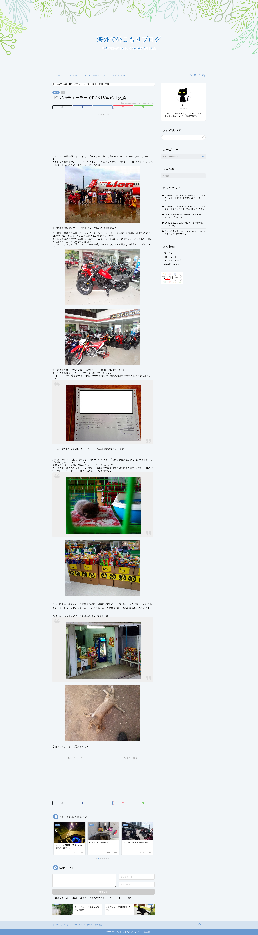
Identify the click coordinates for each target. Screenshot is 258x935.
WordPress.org (171, 264)
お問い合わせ (118, 75)
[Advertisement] (103, 133)
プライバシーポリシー (95, 75)
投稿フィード (170, 257)
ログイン (168, 253)
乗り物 (56, 92)
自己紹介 (73, 75)
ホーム (59, 75)
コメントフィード (172, 260)
